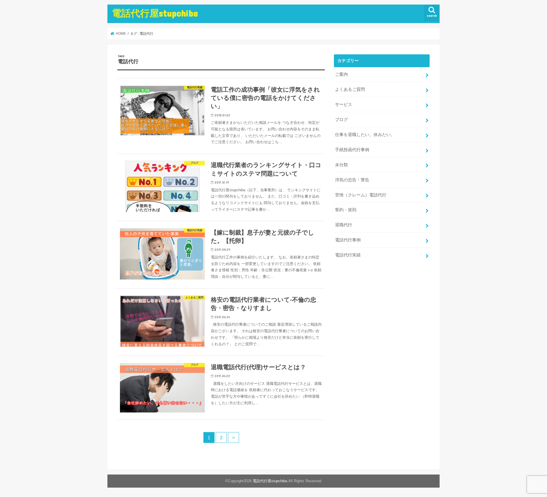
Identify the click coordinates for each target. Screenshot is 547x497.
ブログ (341, 119)
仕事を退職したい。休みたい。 (365, 134)
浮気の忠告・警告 (352, 180)
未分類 (341, 165)
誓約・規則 (345, 210)
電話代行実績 (348, 255)
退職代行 (343, 225)
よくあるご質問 (350, 89)
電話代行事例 (348, 240)
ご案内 (341, 74)
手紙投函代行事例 (352, 149)
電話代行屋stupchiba (155, 13)
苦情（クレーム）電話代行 (360, 195)
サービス (343, 104)
